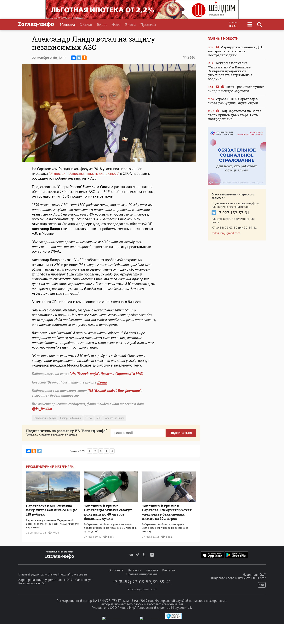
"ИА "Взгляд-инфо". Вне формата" (114, 390)
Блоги (130, 24)
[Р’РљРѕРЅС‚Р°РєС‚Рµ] (73, 57)
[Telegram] (79, 57)
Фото (116, 24)
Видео (102, 24)
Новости (67, 24)
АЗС (98, 418)
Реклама (152, 570)
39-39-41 (250, 227)
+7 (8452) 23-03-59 (224, 227)
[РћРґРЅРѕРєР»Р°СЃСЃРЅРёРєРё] (84, 57)
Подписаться (180, 433)
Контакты (168, 570)
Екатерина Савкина (70, 418)
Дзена (102, 382)
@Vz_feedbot (42, 408)
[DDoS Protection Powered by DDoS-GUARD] (173, 618)
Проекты (148, 24)
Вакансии (134, 570)
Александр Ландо (114, 418)
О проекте (116, 570)
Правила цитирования (141, 574)
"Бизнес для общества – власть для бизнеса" (83, 173)
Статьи (86, 24)
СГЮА (88, 418)
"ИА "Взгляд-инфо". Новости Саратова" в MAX (106, 373)
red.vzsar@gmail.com (226, 233)
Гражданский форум (45, 418)
